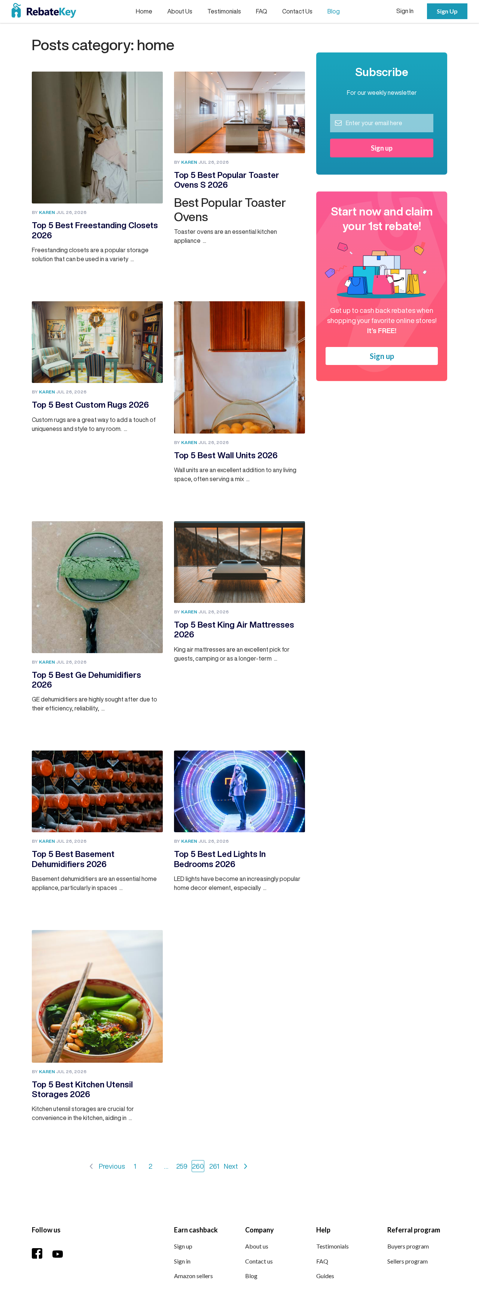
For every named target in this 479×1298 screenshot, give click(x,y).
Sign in (182, 1261)
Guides (325, 1275)
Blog (333, 11)
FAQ (261, 11)
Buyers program (408, 1246)
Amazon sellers (193, 1275)
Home (144, 11)
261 (214, 1166)
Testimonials (224, 11)
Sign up (382, 355)
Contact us (259, 1261)
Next (231, 1166)
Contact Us (297, 11)
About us (256, 1246)
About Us (179, 11)
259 (181, 1166)
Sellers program (407, 1261)
